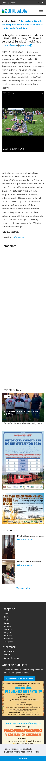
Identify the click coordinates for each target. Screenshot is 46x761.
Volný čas (7, 632)
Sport (6, 620)
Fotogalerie (8, 642)
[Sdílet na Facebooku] (31, 45)
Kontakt (7, 655)
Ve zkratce (8, 635)
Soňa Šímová (11, 45)
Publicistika (8, 629)
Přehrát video (25, 539)
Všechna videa (23, 588)
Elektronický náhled (11, 658)
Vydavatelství (9, 651)
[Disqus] (23, 283)
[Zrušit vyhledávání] (42, 2)
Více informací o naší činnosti (19, 678)
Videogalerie (8, 638)
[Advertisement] (23, 161)
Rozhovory (8, 626)
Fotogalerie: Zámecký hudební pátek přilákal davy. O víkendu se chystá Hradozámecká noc (22, 24)
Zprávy (14, 21)
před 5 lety (25, 45)
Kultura (6, 623)
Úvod (4, 21)
